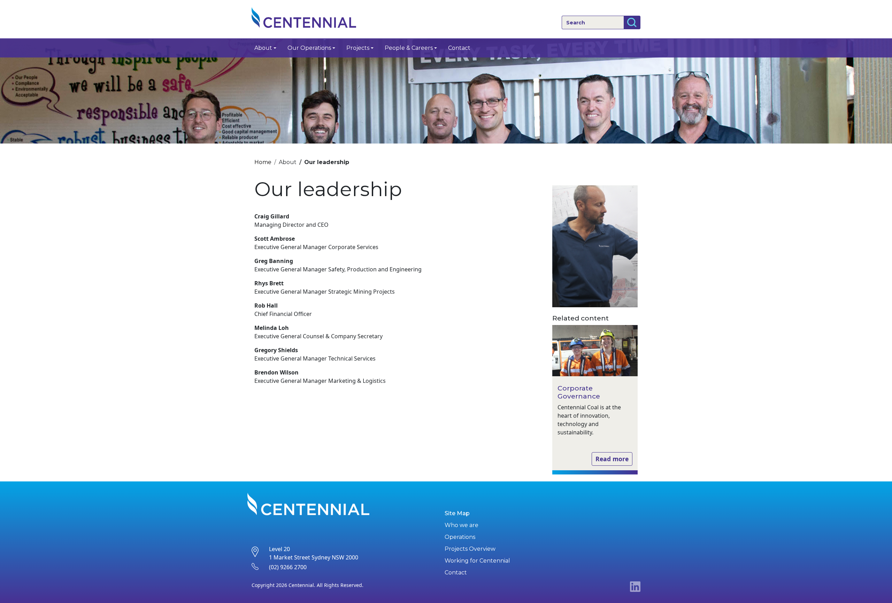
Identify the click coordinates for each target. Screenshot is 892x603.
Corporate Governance (579, 392)
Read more (612, 459)
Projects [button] (357, 48)
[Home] (307, 17)
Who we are (461, 525)
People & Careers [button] (409, 48)
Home (262, 162)
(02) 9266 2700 (288, 567)
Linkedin (635, 586)
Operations (460, 537)
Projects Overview (470, 549)
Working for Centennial (477, 560)
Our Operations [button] (309, 48)
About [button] (263, 48)
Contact (459, 48)
